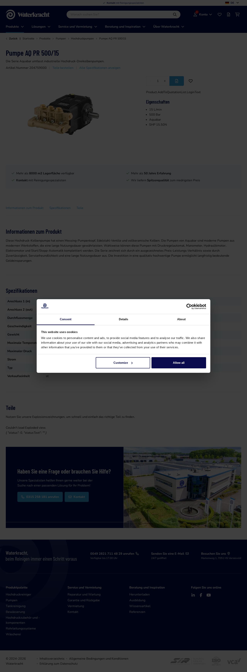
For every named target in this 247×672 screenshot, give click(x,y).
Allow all (178, 362)
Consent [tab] (65, 319)
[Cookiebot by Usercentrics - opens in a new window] (189, 306)
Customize (120, 362)
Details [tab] (123, 319)
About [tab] (181, 319)
